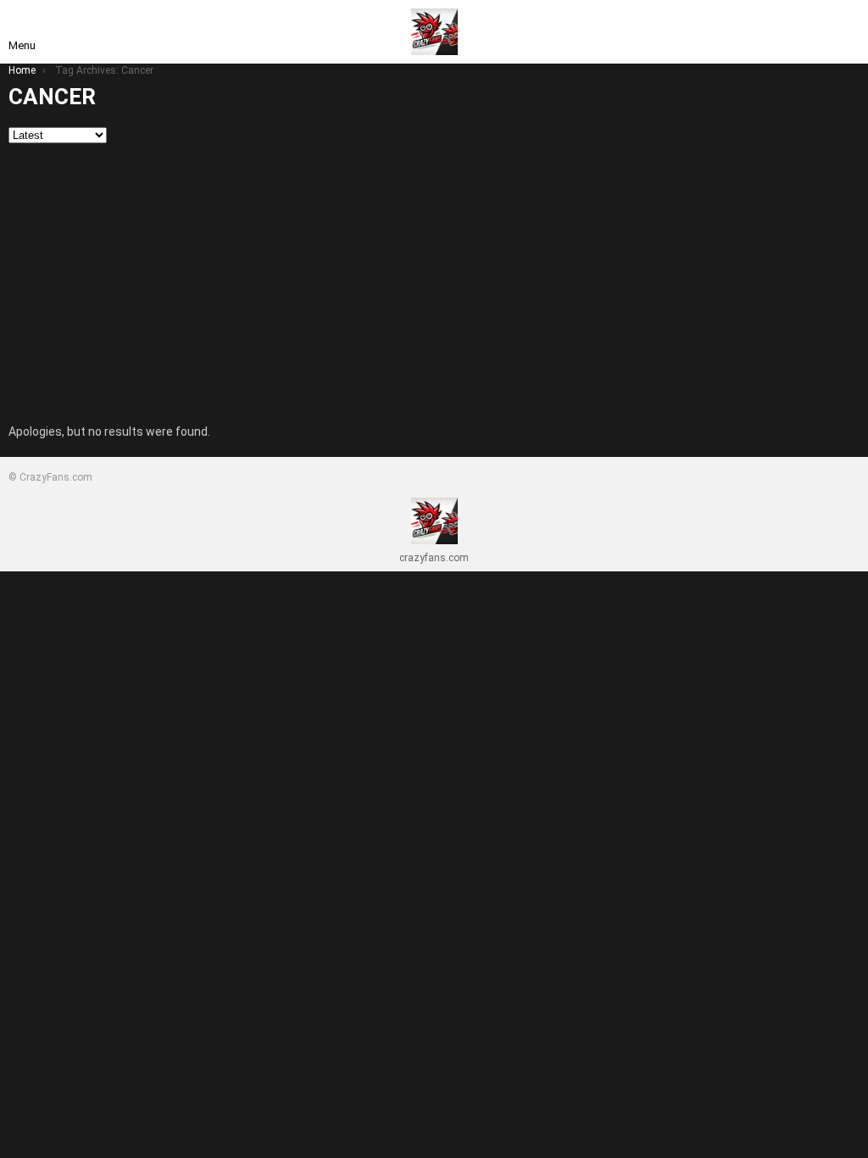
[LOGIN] (846, 32)
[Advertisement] (434, 270)
